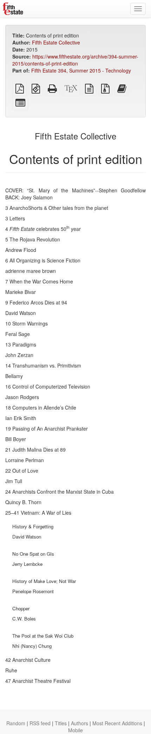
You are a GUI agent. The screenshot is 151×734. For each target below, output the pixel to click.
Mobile (75, 730)
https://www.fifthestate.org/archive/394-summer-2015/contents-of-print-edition (75, 60)
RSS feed (40, 723)
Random (15, 723)
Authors (79, 723)
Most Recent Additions (117, 723)
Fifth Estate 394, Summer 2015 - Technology (81, 70)
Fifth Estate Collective (56, 42)
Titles (61, 723)
